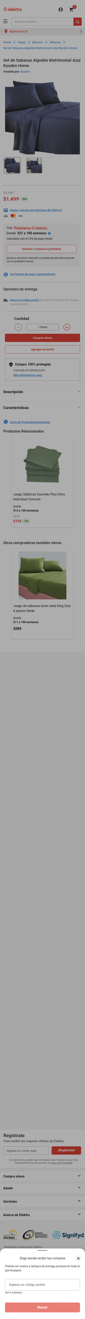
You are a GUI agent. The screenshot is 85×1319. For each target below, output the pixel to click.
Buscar (42, 1307)
